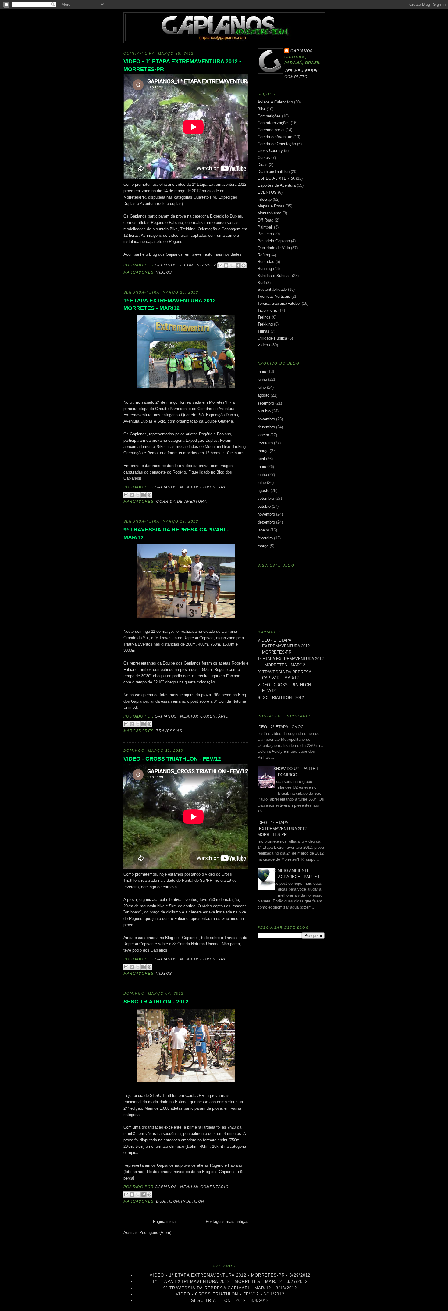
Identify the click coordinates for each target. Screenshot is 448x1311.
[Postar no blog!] (226, 265)
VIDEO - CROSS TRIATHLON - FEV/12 (172, 759)
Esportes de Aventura (277, 185)
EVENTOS (267, 192)
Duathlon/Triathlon (180, 1201)
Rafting (264, 255)
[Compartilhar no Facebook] (238, 265)
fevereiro (265, 443)
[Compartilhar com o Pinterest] (243, 265)
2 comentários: (199, 265)
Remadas (266, 261)
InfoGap (265, 199)
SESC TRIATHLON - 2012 (155, 1002)
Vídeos (164, 272)
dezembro (266, 427)
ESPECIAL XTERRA (276, 178)
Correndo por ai (271, 130)
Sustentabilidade (272, 289)
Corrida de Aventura (181, 501)
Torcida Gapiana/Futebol (279, 303)
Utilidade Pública (272, 338)
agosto (263, 395)
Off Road (265, 220)
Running (265, 268)
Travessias (169, 731)
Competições (269, 116)
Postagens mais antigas (227, 1221)
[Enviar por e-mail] (220, 265)
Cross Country (270, 150)
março (263, 450)
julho (262, 387)
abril (261, 458)
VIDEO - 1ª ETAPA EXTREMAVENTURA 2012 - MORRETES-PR (182, 65)
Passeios (266, 234)
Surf (261, 282)
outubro (264, 411)
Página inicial (164, 1221)
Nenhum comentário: (205, 487)
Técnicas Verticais (274, 296)
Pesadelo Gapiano (274, 241)
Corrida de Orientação (277, 144)
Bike (261, 109)
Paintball (265, 227)
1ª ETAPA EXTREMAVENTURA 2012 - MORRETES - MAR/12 (171, 304)
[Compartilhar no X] (232, 265)
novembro (266, 419)
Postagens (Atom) (155, 1232)
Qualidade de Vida (274, 248)
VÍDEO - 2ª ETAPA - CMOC (279, 727)
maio (262, 371)
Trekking (265, 324)
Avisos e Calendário (275, 102)
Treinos (264, 317)
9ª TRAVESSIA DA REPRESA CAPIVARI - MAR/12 (176, 533)
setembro (266, 403)
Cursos (264, 157)
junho (262, 379)
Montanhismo (269, 213)
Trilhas (263, 331)
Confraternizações (274, 123)
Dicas (263, 164)
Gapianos (301, 51)
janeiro (263, 435)
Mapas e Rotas (271, 206)
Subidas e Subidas (274, 275)
